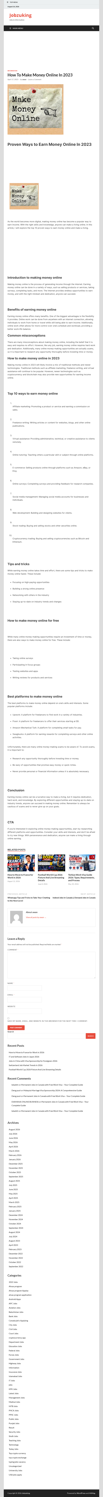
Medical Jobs (14, 1402)
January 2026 (15, 1159)
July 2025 (13, 1185)
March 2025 (14, 1202)
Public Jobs (14, 1419)
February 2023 (15, 1249)
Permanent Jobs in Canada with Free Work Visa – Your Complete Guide (52, 1084)
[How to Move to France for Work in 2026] (21, 864)
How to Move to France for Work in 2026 (20, 876)
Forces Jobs (14, 1355)
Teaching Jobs (15, 1440)
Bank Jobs (13, 1316)
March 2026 (14, 1151)
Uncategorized (15, 1466)
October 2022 (15, 1262)
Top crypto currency (17, 1453)
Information (12, 71)
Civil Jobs (13, 1329)
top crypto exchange (17, 1457)
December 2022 (16, 1253)
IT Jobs (12, 1380)
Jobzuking (20, 15)
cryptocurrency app (17, 1337)
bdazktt (15, 1084)
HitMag (92, 1493)
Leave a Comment (34, 79)
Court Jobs (13, 1333)
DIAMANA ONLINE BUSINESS (25, 1101)
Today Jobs (13, 1449)
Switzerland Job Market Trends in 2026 (25, 1065)
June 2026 (13, 1138)
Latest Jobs (14, 1393)
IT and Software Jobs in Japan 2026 (24, 1056)
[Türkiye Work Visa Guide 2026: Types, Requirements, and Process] (81, 864)
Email (11, 995)
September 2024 (16, 1228)
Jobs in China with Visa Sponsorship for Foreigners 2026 (33, 1061)
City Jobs (13, 1325)
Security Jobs (14, 1432)
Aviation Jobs (14, 1307)
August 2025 (14, 1181)
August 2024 (14, 1232)
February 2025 (15, 1206)
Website (11, 1006)
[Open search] (93, 28)
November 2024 (16, 1219)
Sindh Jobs (13, 1436)
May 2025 (13, 1193)
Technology (14, 1444)
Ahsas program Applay (18, 1290)
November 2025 (16, 1168)
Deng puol (16, 1090)
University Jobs (15, 1470)
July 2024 (13, 1236)
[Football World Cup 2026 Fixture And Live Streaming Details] (51, 864)
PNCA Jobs (14, 1410)
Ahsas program (15, 1286)
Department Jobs (16, 1342)
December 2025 (16, 1163)
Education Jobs (15, 1346)
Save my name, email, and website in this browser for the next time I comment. (48, 1021)
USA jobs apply (15, 1474)
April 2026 (13, 1146)
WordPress (81, 1493)
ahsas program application (20, 1295)
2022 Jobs (13, 1282)
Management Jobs (17, 1397)
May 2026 (13, 1142)
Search (11, 1031)
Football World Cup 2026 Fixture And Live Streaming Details (51, 877)
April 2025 (13, 1198)
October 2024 (15, 1223)
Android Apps (15, 1299)
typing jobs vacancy (17, 1462)
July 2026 (13, 1133)
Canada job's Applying (18, 1320)
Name (11, 983)
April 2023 (13, 1245)
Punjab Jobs (14, 1423)
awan (24, 79)
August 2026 (14, 1129)
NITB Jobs (13, 1406)
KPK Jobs (13, 1389)
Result (11, 1427)
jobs (10, 1385)
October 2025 (15, 1172)
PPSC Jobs (13, 1415)
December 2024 (16, 1215)
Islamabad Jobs (15, 1376)
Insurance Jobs (15, 1372)
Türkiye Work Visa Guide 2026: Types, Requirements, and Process (81, 877)
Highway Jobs (15, 1363)
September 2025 (16, 1176)
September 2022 (16, 1266)
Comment (13, 950)
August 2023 (14, 1241)
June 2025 (13, 1189)
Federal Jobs (14, 1350)
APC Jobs (13, 1303)
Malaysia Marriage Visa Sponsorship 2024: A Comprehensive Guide (52, 1090)
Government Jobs (16, 1359)
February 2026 (15, 1155)
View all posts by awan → (36, 917)
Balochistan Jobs (16, 1312)
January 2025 (15, 1211)
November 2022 (16, 1258)
